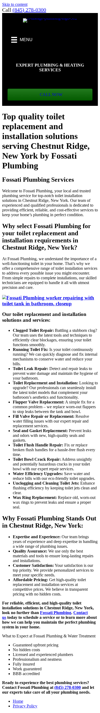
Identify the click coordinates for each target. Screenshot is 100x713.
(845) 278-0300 (29, 10)
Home (18, 701)
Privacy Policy (25, 706)
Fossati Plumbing (55, 612)
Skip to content (14, 4)
